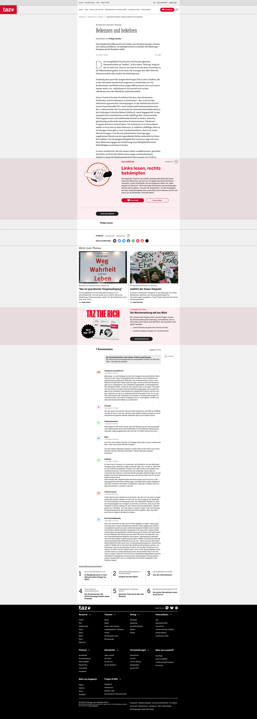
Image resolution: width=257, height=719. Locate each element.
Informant (134, 706)
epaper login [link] (173, 3)
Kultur (81, 629)
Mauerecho (83, 665)
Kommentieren (110, 236)
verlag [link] (81, 3)
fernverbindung (84, 658)
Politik (81, 620)
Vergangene (134, 665)
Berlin (81, 636)
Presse (132, 633)
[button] (177, 9)
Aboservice (108, 687)
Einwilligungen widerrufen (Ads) (141, 709)
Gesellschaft (92, 17)
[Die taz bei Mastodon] (167, 609)
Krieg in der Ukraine (111, 626)
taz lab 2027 (134, 668)
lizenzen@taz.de (93, 706)
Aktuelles (133, 620)
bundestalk (83, 655)
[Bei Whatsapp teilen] (133, 240)
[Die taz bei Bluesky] (171, 609)
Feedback (108, 684)
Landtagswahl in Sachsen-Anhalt (114, 631)
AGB (159, 706)
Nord (81, 639)
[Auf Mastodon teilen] (119, 240)
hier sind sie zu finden (119, 361)
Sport (81, 633)
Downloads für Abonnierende (115, 694)
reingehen (82, 671)
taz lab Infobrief (110, 665)
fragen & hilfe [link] (105, 3)
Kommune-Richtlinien (160, 703)
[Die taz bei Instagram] (176, 609)
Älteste (159, 350)
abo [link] (154, 3)
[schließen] (176, 162)
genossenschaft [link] (162, 3)
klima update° (84, 662)
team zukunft (109, 655)
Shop (81, 691)
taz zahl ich (160, 626)
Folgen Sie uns (159, 608)
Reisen (81, 685)
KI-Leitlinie (173, 703)
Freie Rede (83, 668)
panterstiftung (161, 633)
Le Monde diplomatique (165, 662)
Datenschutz (143, 706)
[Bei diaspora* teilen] (137, 240)
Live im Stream (135, 662)
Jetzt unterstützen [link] (107, 214)
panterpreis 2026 (162, 636)
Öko (80, 623)
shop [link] (97, 3)
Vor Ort (133, 658)
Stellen (132, 629)
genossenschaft (162, 623)
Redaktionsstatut (145, 703)
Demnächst (134, 655)
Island (106, 620)
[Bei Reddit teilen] (142, 240)
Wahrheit (82, 642)
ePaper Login (109, 691)
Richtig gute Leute (111, 636)
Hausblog (133, 623)
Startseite (82, 17)
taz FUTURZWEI (161, 659)
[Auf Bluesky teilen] (123, 240)
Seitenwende (166, 706)
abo (157, 620)
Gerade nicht (169, 162)
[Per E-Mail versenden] (114, 240)
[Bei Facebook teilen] (128, 240)
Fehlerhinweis (120, 236)
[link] (81, 9)
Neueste (152, 350)
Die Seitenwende (136, 626)
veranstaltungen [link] (89, 3)
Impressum (152, 706)
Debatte (100, 17)
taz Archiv (159, 665)
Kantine (82, 688)
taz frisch (107, 658)
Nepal (106, 623)
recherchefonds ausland (165, 629)
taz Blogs (159, 656)
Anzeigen (82, 694)
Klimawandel (109, 639)
